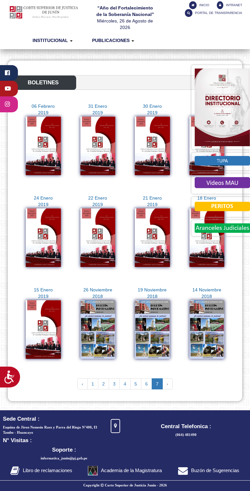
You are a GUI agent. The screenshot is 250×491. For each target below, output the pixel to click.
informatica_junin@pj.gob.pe (64, 458)
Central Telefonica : (186, 426)
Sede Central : (21, 419)
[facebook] (9, 73)
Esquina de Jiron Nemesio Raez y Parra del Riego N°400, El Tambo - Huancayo (50, 429)
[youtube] (9, 88)
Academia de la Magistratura (131, 470)
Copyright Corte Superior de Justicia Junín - (125, 485)
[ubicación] (115, 426)
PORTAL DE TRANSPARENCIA (218, 13)
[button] (52, 41)
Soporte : (64, 450)
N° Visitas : (17, 440)
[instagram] (9, 104)
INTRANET (233, 5)
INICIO (203, 5)
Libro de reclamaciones (47, 470)
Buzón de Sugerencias (215, 470)
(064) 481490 (186, 435)
